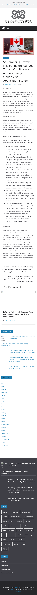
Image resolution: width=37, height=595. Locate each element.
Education (4, 404)
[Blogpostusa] (3, 28)
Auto (2, 383)
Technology (4, 445)
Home (3, 421)
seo (4, 535)
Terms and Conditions (8, 573)
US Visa (16, 544)
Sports (3, 442)
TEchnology (28, 535)
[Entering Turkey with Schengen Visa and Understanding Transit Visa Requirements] (18, 292)
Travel (3, 448)
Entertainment (5, 407)
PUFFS (19, 530)
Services (3, 436)
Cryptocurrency (6, 401)
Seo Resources (5, 433)
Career (3, 395)
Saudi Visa (29, 530)
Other (3, 430)
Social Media (5, 439)
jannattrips (25, 526)
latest (19, 84)
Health (3, 418)
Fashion (3, 410)
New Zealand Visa (8, 530)
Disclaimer (4, 565)
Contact (3, 562)
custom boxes (28, 516)
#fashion (5, 512)
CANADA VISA (26, 512)
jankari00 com (5, 424)
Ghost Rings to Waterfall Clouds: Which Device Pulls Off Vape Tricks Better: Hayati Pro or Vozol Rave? (21, 359)
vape (24, 544)
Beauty (3, 386)
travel (4, 539)
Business (6, 57)
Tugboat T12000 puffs (17, 539)
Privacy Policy (5, 569)
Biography (4, 389)
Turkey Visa (6, 544)
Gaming (3, 413)
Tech (19, 535)
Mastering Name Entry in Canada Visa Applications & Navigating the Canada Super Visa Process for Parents (18, 278)
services (11, 535)
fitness (28, 521)
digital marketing (8, 521)
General (3, 416)
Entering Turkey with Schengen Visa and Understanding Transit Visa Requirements (18, 314)
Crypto (5, 516)
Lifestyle (3, 427)
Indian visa (14, 526)
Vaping (5, 549)
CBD (2, 398)
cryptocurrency (15, 516)
